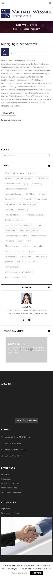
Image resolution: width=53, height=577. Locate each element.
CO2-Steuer (30, 194)
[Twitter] (23, 319)
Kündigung (9, 241)
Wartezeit (20, 262)
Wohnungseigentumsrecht (16, 277)
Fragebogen (6, 479)
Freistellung (23, 210)
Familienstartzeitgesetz (28, 204)
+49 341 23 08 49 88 (13, 443)
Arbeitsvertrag (42, 178)
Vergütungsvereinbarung (11, 492)
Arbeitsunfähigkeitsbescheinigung (18, 178)
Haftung (37, 225)
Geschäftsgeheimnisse (14, 220)
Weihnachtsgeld (11, 267)
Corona (42, 194)
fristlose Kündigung (35, 215)
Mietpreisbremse (12, 246)
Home (15, 29)
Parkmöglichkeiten (27, 420)
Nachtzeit (9, 251)
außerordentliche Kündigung (16, 184)
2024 (7, 173)
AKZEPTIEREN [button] (37, 573)
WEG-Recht (32, 262)
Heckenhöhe (10, 230)
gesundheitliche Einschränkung (17, 225)
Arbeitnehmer (18, 173)
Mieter (28, 241)
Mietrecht (26, 246)
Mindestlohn (39, 246)
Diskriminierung (41, 199)
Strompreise (10, 256)
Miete (20, 241)
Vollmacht (5, 474)
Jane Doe (26, 307)
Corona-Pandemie (12, 199)
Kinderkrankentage (38, 236)
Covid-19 (27, 199)
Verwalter (9, 262)
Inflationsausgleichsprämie (16, 236)
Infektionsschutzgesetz (28, 230)
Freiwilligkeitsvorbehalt (14, 215)
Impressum (5, 509)
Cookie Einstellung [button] (19, 573)
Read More (8, 113)
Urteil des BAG (41, 256)
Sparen (31, 251)
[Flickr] (29, 319)
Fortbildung (9, 210)
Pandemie (21, 251)
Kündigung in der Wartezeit (19, 44)
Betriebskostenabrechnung (16, 189)
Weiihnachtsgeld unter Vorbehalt (18, 272)
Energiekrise (10, 204)
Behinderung (37, 184)
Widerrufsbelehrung (9, 488)
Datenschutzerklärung (10, 483)
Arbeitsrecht (16, 120)
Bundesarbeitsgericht (13, 194)
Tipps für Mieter (25, 256)
